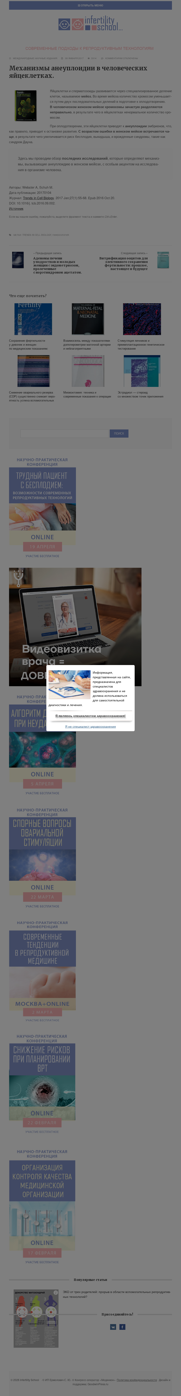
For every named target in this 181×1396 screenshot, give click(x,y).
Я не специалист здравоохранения (90, 726)
